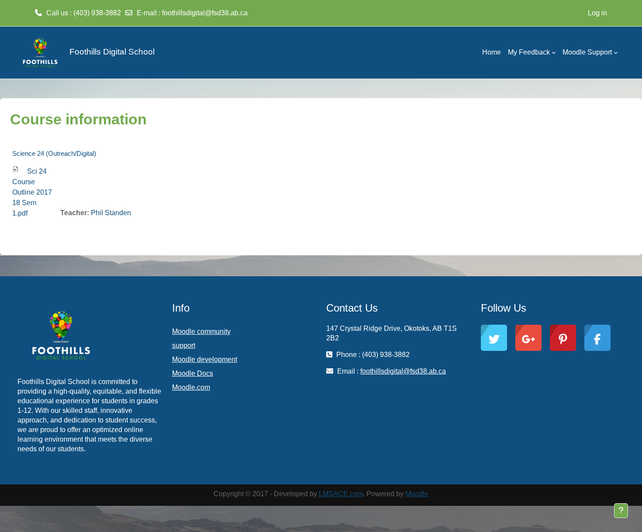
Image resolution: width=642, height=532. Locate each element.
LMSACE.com (341, 494)
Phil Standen (111, 212)
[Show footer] (621, 510)
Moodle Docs (192, 373)
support (183, 345)
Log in (597, 13)
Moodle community (201, 331)
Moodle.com (191, 387)
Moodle (416, 494)
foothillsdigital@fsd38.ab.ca (205, 13)
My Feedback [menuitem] (529, 52)
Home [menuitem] (491, 52)
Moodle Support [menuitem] (587, 52)
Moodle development (204, 359)
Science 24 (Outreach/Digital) (54, 153)
